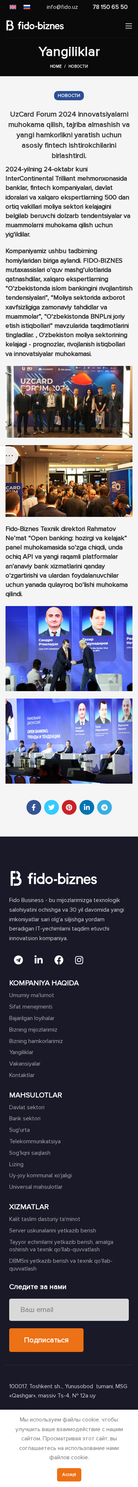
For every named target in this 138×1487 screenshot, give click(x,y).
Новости (78, 66)
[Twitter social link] (51, 807)
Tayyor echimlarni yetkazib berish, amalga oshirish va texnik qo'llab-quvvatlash (61, 1246)
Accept (69, 1474)
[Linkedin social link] (86, 807)
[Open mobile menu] (128, 25)
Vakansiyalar (24, 1063)
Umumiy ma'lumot (31, 995)
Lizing (16, 1164)
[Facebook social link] (33, 807)
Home (55, 66)
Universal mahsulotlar (36, 1187)
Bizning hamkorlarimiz (36, 1041)
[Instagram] (79, 960)
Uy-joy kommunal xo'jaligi (40, 1175)
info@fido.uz (62, 7)
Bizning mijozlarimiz (33, 1029)
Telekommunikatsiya (35, 1141)
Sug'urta (19, 1130)
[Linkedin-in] (38, 960)
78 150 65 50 (110, 7)
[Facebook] (59, 960)
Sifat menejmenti (30, 1006)
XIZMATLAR (29, 1206)
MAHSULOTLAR (35, 1095)
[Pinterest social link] (69, 807)
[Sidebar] (9, 455)
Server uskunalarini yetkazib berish (52, 1230)
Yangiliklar (21, 1052)
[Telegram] (18, 960)
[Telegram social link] (104, 807)
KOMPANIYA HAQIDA (44, 983)
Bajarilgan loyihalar (31, 1018)
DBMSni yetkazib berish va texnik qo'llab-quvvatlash (61, 1264)
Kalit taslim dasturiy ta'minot (44, 1219)
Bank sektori (24, 1118)
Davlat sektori (27, 1107)
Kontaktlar (22, 1075)
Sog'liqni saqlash (29, 1153)
